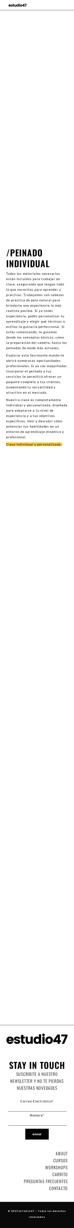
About (62, 1153)
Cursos (60, 1160)
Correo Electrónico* (37, 1101)
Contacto (58, 1188)
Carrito (60, 1174)
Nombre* (37, 1115)
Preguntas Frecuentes (46, 1181)
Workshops (56, 1167)
